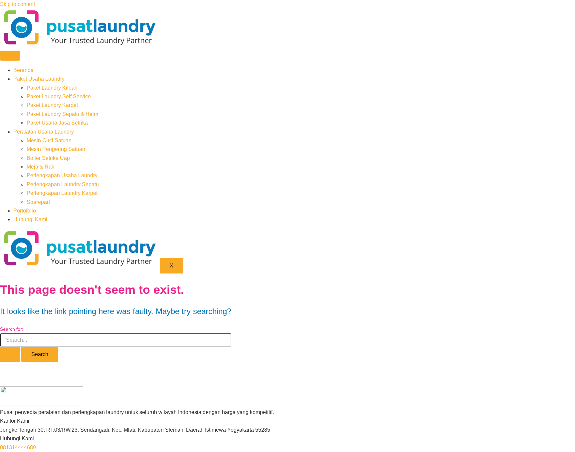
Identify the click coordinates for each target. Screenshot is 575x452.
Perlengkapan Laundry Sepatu (63, 184)
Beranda (23, 70)
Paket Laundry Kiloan (52, 88)
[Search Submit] (10, 354)
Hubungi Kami (30, 219)
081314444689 (18, 447)
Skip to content (17, 4)
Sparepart (38, 202)
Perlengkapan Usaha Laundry (62, 175)
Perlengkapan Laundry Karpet (62, 193)
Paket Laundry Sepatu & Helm (62, 114)
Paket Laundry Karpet (52, 105)
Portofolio (24, 211)
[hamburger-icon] (10, 56)
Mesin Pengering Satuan (56, 149)
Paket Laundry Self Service (59, 96)
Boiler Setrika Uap (48, 158)
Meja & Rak (40, 167)
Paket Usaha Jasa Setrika (57, 123)
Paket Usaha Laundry (39, 79)
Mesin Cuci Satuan (49, 140)
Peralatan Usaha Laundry (43, 132)
